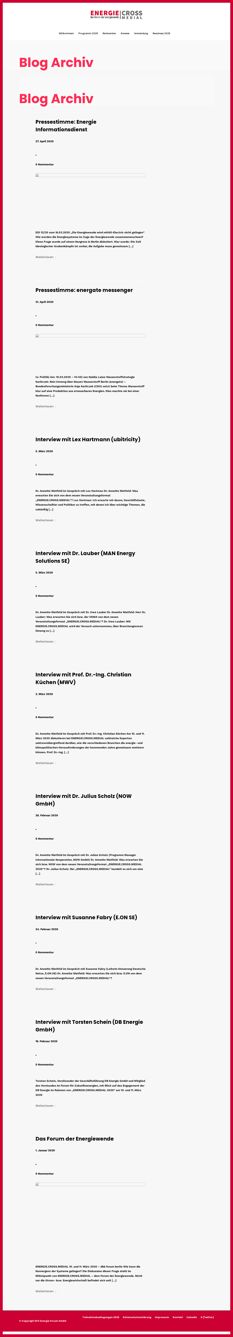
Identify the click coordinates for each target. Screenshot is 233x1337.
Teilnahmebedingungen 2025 (100, 1317)
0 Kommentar (44, 164)
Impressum (162, 1317)
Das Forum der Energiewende (74, 1138)
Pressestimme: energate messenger (84, 290)
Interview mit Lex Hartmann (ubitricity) (88, 439)
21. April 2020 (44, 302)
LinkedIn (192, 1317)
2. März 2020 (44, 694)
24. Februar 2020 (46, 929)
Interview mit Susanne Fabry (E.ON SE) (86, 917)
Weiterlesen (44, 257)
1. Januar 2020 (45, 1150)
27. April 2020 (44, 141)
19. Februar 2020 (46, 1041)
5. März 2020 (44, 451)
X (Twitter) (207, 1317)
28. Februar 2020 (46, 815)
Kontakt (178, 1317)
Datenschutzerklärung (137, 1317)
